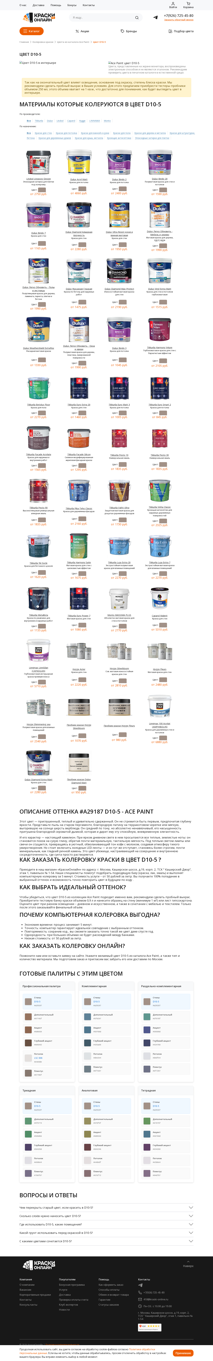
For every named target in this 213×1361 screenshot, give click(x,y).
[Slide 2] (59, 60)
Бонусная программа (72, 1284)
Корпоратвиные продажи (35, 1294)
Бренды (131, 31)
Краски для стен (43, 133)
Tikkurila (39, 120)
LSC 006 (38, 1057)
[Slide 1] (53, 60)
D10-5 (37, 1001)
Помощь (56, 5)
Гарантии (104, 1299)
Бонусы (71, 5)
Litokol (60, 120)
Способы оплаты (109, 1289)
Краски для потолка (66, 133)
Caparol (71, 120)
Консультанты (28, 1304)
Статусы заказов (109, 1304)
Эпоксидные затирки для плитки (152, 138)
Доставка (38, 5)
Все (29, 120)
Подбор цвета (184, 31)
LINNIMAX (94, 120)
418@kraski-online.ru (155, 1299)
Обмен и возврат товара (114, 1294)
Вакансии (25, 1289)
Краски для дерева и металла (150, 133)
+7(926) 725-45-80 (179, 15)
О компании (26, 1284)
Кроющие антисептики (119, 138)
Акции (85, 31)
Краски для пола (122, 133)
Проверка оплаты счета (73, 1299)
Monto (107, 120)
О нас (22, 5)
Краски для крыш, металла (89, 138)
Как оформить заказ (111, 1284)
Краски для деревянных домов (55, 138)
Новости (64, 1309)
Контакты (89, 5)
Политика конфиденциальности (62, 1344)
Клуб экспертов (68, 1304)
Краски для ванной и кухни (95, 133)
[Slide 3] (65, 60)
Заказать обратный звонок (179, 19)
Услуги (63, 1289)
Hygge (82, 120)
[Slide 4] (70, 60)
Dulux (50, 120)
